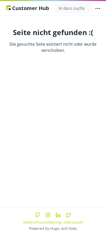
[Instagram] (47, 215)
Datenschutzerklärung (42, 222)
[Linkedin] (58, 215)
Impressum (73, 222)
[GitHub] (37, 215)
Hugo (54, 228)
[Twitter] (68, 215)
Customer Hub (30, 8)
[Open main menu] (98, 8)
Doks (73, 228)
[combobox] (73, 8)
